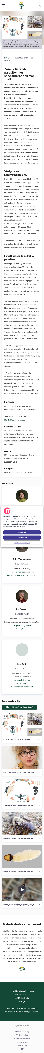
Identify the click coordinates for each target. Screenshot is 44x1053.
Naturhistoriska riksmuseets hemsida (22, 1008)
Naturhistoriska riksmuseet (22, 687)
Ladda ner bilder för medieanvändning (19, 707)
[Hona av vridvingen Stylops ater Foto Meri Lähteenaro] (22, 856)
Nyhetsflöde (22, 1045)
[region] (22, 526)
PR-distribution (22, 1035)
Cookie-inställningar (22, 543)
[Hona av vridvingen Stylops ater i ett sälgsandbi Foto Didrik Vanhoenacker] (22, 823)
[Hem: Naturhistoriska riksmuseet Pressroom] (21, 5)
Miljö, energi (9, 455)
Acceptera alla (22, 538)
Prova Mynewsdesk (22, 1038)
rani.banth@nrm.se (22, 680)
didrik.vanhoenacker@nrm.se (22, 572)
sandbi (15, 472)
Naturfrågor (34, 455)
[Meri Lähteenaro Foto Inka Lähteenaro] (22, 757)
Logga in (22, 1048)
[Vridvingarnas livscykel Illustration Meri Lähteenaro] (22, 790)
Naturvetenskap (10, 458)
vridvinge (22, 472)
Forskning (8, 461)
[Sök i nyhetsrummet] (41, 5)
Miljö (15, 461)
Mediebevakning (22, 1031)
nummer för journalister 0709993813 (22, 575)
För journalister (22, 1042)
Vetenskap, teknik (22, 455)
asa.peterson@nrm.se (22, 625)
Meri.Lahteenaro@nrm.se (14, 420)
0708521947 (22, 683)
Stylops (29, 472)
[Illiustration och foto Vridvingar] (22, 724)
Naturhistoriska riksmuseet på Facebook (22, 1012)
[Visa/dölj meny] (3, 5)
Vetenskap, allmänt (25, 458)
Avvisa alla (22, 533)
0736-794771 (22, 629)
